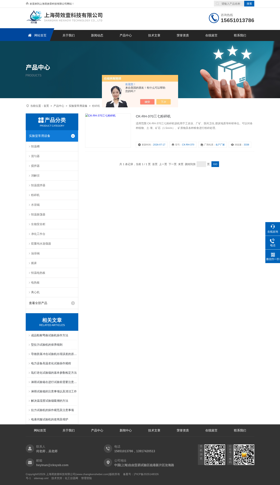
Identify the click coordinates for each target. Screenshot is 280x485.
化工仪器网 (71, 478)
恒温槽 (35, 146)
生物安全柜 (38, 224)
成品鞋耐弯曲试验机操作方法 (49, 335)
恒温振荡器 (38, 214)
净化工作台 (38, 233)
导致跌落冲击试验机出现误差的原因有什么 (54, 354)
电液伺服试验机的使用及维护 (49, 419)
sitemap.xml (41, 478)
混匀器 (35, 156)
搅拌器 (35, 165)
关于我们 (68, 35)
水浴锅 (35, 204)
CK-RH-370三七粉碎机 (153, 116)
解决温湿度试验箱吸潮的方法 (49, 400)
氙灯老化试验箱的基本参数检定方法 (54, 372)
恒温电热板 (38, 272)
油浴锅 (35, 253)
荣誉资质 (183, 35)
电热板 (35, 282)
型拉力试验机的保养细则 (46, 344)
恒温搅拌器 (38, 185)
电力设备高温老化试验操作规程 (51, 363)
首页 (46, 105)
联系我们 (240, 35)
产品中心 (126, 35)
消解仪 (35, 175)
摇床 (34, 263)
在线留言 (211, 35)
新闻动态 (97, 35)
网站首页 (40, 35)
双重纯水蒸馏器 (41, 243)
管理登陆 (86, 478)
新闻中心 (126, 430)
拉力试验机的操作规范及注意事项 (52, 410)
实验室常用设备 (78, 105)
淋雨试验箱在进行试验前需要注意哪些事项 (54, 382)
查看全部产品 (38, 303)
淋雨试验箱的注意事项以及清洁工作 (54, 391)
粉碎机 (35, 195)
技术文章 (154, 35)
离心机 (35, 292)
